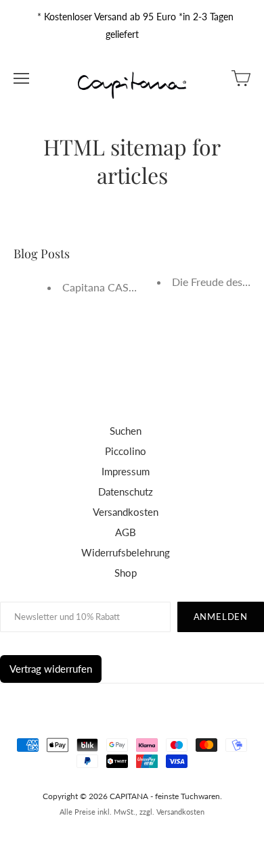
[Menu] (21, 78)
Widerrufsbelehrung (125, 552)
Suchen (125, 431)
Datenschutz (125, 491)
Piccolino (125, 451)
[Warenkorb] (241, 78)
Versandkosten (125, 512)
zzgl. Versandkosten (171, 811)
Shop (125, 573)
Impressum (126, 471)
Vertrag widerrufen (50, 669)
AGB (125, 532)
